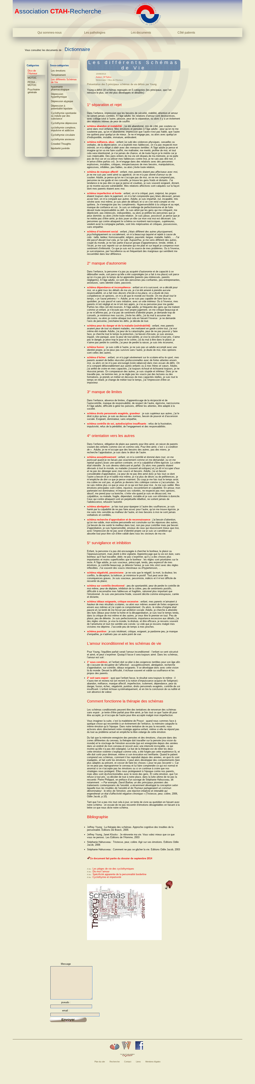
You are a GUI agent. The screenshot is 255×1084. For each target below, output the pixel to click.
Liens (138, 1061)
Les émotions (58, 70)
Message (66, 963)
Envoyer (68, 1019)
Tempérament (58, 75)
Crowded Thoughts (61, 143)
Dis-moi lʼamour (101, 871)
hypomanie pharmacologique (60, 88)
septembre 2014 (143, 858)
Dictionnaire (77, 49)
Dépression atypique (62, 101)
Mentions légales (153, 1061)
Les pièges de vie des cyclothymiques (113, 868)
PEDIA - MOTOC (32, 83)
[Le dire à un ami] (126, 1045)
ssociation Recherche (58, 11)
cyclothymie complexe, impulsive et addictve (63, 129)
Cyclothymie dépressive (64, 123)
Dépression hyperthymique (59, 95)
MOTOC (32, 77)
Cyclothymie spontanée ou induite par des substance (63, 116)
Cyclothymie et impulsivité (107, 877)
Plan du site (99, 1061)
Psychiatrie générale (34, 91)
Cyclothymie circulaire (63, 134)
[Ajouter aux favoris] (114, 1047)
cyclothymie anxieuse (62, 139)
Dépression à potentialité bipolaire (61, 107)
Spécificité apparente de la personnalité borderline (119, 874)
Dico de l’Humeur (32, 72)
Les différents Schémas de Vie (64, 81)
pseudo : (66, 1002)
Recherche (115, 1061)
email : (65, 1010)
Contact (127, 1061)
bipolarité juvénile (60, 148)
